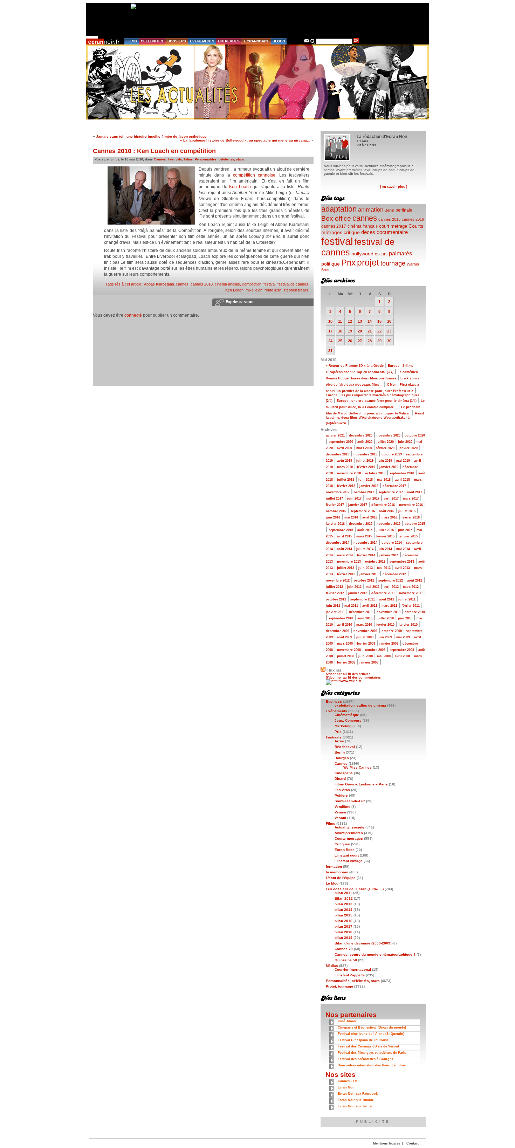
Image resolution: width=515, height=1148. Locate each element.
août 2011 (386, 599)
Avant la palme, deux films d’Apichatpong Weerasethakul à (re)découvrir (375, 418)
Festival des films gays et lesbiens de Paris (372, 1052)
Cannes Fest (347, 1081)
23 (389, 331)
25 (340, 341)
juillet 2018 (345, 479)
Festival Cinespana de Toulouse (363, 1040)
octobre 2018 (375, 473)
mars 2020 (364, 448)
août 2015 (364, 530)
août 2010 (364, 618)
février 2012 (335, 593)
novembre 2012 (338, 580)
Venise (340, 812)
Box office (336, 218)
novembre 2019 (365, 454)
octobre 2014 (392, 542)
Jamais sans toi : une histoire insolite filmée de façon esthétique (151, 136)
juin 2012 (354, 587)
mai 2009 (403, 637)
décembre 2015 (360, 523)
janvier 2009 (388, 643)
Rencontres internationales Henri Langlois (372, 1065)
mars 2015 (364, 536)
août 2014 (344, 549)
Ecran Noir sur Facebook (358, 1093)
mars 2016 (389, 517)
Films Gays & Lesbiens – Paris (361, 784)
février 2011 (410, 605)
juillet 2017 (334, 498)
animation (370, 209)
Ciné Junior (347, 1021)
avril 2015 (344, 536)
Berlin (389, 210)
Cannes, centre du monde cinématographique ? (375, 954)
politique (330, 264)
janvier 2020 (408, 448)
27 (360, 341)
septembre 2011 (362, 599)
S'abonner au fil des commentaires (353, 677)
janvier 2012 (357, 593)
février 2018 (346, 486)
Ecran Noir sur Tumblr (355, 1100)
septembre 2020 (341, 442)
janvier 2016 (335, 523)
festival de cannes (292, 284)
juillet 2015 (385, 530)
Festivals (175, 159)
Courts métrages (349, 838)
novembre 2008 (349, 650)
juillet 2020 (385, 442)
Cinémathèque (347, 715)
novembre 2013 (349, 561)
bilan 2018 (343, 932)
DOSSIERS (176, 41)
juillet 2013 (345, 568)
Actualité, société (349, 827)
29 (379, 341)
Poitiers (341, 795)
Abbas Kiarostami (159, 284)
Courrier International (353, 969)
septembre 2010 (341, 618)
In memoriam (337, 872)
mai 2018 (384, 479)
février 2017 (335, 505)
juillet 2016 (407, 511)
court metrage (393, 226)
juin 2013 (365, 568)
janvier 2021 (335, 435)
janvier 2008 (368, 662)
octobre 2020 (415, 435)
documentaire (392, 232)
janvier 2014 (388, 555)
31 (330, 351)
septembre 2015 (341, 530)
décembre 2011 (383, 593)
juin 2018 (365, 479)
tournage (392, 263)
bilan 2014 (343, 910)
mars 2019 (345, 467)
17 (330, 331)
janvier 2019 (388, 467)
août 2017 (414, 492)
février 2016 (410, 517)
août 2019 (344, 460)
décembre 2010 (360, 612)
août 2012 (414, 580)
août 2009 (344, 637)
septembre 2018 (402, 473)
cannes (182, 284)
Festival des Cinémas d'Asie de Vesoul (368, 1046)
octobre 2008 (375, 650)
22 (379, 331)
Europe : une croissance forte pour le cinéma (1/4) (377, 401)
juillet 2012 (334, 587)
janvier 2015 (408, 536)
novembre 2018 (349, 473)
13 (360, 321)
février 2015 (385, 536)
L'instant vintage (349, 861)
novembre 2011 (411, 593)
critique (352, 232)
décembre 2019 (337, 454)
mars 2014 (345, 555)
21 (370, 331)
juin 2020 (405, 442)
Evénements (336, 711)
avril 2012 (391, 587)
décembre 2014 (337, 542)
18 (340, 331)
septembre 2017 (390, 492)
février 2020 (385, 448)
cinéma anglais (227, 284)
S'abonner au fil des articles (348, 674)
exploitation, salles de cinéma (360, 705)
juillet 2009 (364, 637)
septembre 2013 (402, 561)
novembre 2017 (338, 492)
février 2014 (366, 555)
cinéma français (363, 226)
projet (368, 262)
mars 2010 (364, 624)
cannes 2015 (389, 219)
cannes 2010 (202, 284)
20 (360, 331)
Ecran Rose (345, 850)
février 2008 (346, 662)
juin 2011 (333, 605)
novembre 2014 (365, 542)
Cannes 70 (344, 949)
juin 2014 (385, 549)
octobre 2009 (392, 631)
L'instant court (347, 855)
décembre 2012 (394, 574)
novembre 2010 (388, 612)
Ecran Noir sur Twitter (355, 1106)
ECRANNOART (256, 41)
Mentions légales (386, 1143)
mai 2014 (403, 549)
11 (340, 321)
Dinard (340, 779)
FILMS (131, 41)
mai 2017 (372, 498)
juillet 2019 (364, 460)
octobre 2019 (392, 454)
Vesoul (340, 818)
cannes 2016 (413, 219)
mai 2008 (384, 656)
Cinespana (344, 773)
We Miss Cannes (357, 767)
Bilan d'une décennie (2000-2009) (363, 943)
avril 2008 (402, 656)
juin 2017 (354, 498)
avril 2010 (344, 624)
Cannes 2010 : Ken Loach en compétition (154, 150)
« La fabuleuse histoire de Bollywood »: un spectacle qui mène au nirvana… (245, 140)
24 (330, 341)
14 (370, 321)
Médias (332, 966)
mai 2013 (384, 568)
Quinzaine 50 (346, 960)
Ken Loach (240, 186)
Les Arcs (342, 790)
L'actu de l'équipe (341, 878)
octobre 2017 (364, 492)
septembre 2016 (362, 511)
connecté (133, 315)
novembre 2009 (365, 631)
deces (368, 232)
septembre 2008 (402, 650)
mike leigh (254, 290)
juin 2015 (405, 530)
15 (379, 321)
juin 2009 (385, 637)
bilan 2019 (343, 938)
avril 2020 (344, 448)
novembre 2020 (388, 435)
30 (389, 341)
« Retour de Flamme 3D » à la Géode (355, 365)
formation (334, 866)
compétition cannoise (254, 175)
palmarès (400, 253)
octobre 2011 (336, 599)
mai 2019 (403, 460)
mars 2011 (389, 605)
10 (330, 321)
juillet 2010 (385, 618)
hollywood (362, 253)
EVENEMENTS (202, 41)
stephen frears (295, 290)
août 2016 (386, 511)
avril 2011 (369, 605)
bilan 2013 (343, 904)
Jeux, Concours (348, 720)
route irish (273, 290)
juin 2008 (365, 656)
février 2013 (346, 574)
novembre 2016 (411, 505)
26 (350, 341)
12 (350, 321)
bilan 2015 (343, 915)
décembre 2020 (360, 435)
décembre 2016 (383, 505)
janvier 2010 (408, 624)
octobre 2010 (415, 612)
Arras (339, 741)
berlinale (404, 210)
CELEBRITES (152, 41)
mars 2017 (411, 498)
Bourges (342, 758)
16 (389, 321)
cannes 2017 (333, 226)
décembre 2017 (394, 486)
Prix (348, 262)
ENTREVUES (229, 41)
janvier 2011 (335, 612)
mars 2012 (411, 587)
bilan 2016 (343, 921)
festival (269, 284)
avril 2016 (369, 517)
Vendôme (342, 807)
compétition (251, 284)
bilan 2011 (343, 893)
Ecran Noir (346, 1087)
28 (370, 341)
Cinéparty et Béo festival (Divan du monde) (372, 1027)
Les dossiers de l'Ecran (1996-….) (355, 889)
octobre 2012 (364, 580)
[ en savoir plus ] (393, 186)
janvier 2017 (357, 505)
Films (188, 159)
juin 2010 (405, 618)
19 (350, 331)
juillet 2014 (364, 549)
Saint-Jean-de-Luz (350, 801)
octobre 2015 (415, 523)
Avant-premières (349, 833)
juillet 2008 (345, 656)
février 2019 (366, 467)
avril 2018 (402, 479)
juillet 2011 (407, 599)
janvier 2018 (368, 486)
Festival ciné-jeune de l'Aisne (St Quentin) (371, 1034)
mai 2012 (372, 587)
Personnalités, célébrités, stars (219, 159)
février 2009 (366, 643)
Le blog (332, 883)
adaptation (339, 209)
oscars (381, 254)
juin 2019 (385, 460)
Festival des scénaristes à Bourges (365, 1059)
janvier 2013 (368, 574)
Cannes (160, 159)
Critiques (342, 844)
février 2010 (385, 624)
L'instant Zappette (350, 975)
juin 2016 (333, 517)
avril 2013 (402, 568)
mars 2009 (345, 643)
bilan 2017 (343, 926)
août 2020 (364, 442)
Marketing (343, 726)
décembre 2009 (337, 631)
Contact (412, 1143)
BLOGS (279, 41)
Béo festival (345, 747)
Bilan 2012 (344, 898)
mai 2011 (351, 605)
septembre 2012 (390, 580)
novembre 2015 (388, 523)
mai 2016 (351, 517)
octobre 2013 (375, 561)
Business (334, 701)
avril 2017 (391, 498)
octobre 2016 (336, 511)
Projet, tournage (339, 986)
